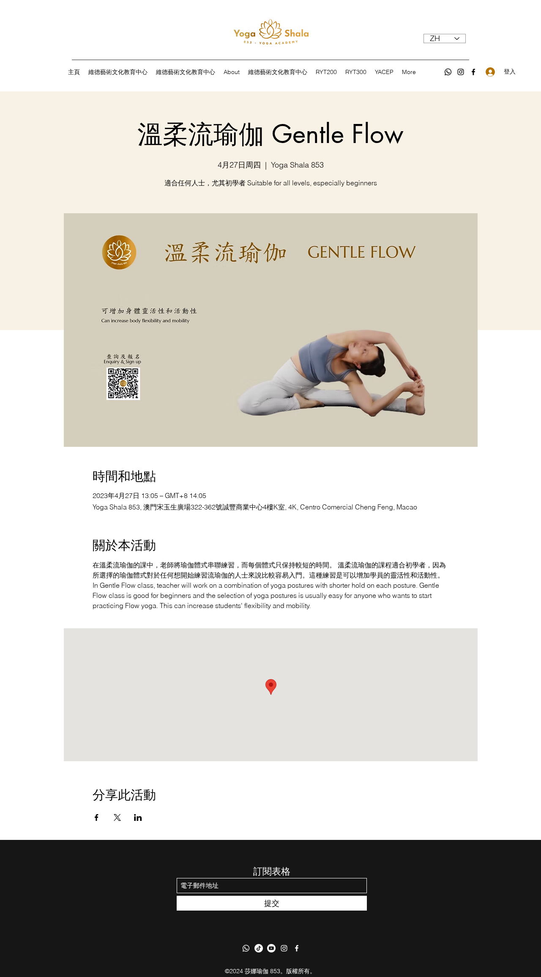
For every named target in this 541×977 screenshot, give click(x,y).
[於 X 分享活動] (117, 817)
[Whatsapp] (448, 72)
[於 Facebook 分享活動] (97, 817)
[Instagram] (460, 72)
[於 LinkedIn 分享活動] (138, 817)
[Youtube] (271, 948)
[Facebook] (473, 72)
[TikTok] (258, 948)
